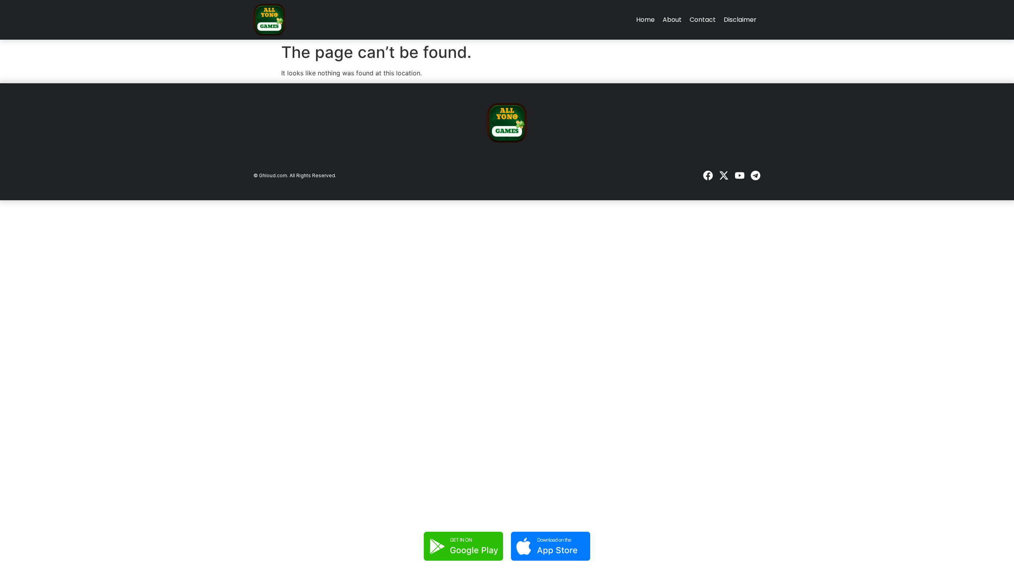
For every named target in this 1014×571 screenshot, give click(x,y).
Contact (703, 19)
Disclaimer (740, 19)
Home (645, 19)
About (672, 19)
